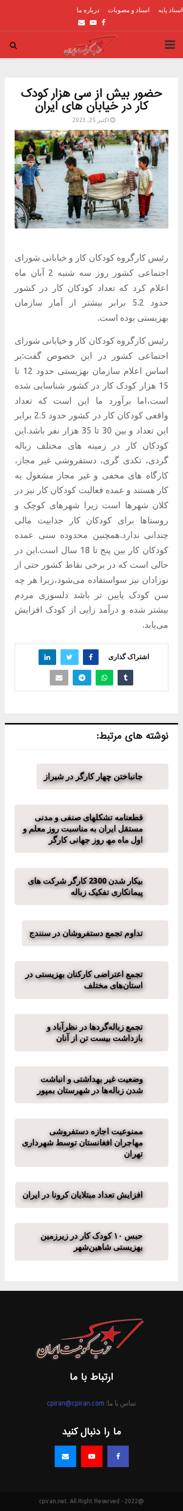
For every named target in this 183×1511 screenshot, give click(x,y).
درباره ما (88, 9)
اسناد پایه (170, 9)
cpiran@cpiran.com (75, 1403)
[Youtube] (91, 1456)
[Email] (65, 1456)
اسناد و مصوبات (129, 9)
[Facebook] (118, 1456)
